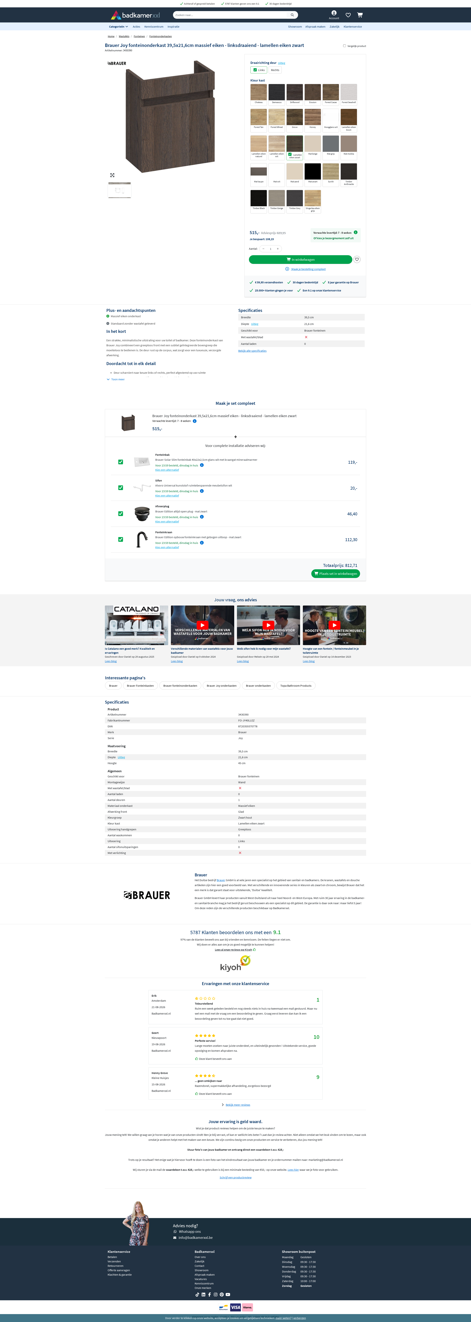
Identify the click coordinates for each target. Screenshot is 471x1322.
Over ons (200, 1257)
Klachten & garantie (120, 1274)
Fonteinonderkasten (160, 36)
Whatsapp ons (190, 1231)
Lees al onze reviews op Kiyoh (233, 949)
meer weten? (283, 1318)
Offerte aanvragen (119, 1270)
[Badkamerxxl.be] (135, 14)
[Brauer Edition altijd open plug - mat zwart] (142, 513)
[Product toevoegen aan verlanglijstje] (357, 259)
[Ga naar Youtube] (228, 1294)
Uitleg (281, 63)
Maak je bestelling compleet (308, 269)
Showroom (295, 26)
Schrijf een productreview (236, 1177)
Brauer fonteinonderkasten (180, 685)
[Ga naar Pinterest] (221, 1294)
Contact (199, 1266)
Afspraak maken (315, 26)
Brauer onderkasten (258, 685)
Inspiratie (173, 26)
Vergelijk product (357, 46)
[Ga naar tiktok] (197, 1294)
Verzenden (114, 1261)
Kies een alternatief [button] (167, 470)
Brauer (113, 685)
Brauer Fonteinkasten (140, 685)
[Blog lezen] (136, 625)
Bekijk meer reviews (238, 1105)
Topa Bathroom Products (295, 685)
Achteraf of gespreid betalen (199, 3)
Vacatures (201, 1279)
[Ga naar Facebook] (209, 1294)
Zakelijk (334, 26)
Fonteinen (139, 36)
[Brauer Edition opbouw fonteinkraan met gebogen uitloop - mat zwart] (142, 539)
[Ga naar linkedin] (203, 1294)
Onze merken (203, 1288)
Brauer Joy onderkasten (222, 685)
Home (111, 36)
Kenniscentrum (153, 26)
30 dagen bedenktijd (280, 3)
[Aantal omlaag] (263, 248)
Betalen (112, 1257)
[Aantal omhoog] (277, 248)
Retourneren (115, 1266)
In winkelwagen (303, 259)
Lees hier (293, 1169)
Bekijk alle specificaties (252, 351)
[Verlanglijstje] (348, 16)
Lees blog (111, 661)
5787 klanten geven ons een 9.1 (241, 3)
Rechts (275, 70)
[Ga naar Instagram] (215, 1294)
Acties (136, 26)
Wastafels (124, 36)
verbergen (299, 1318)
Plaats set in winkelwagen (338, 573)
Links (261, 70)
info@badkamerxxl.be (196, 1237)
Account (334, 18)
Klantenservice (353, 26)
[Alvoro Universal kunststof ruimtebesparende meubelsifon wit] (142, 487)
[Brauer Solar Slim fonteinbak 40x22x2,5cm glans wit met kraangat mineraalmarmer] (142, 461)
